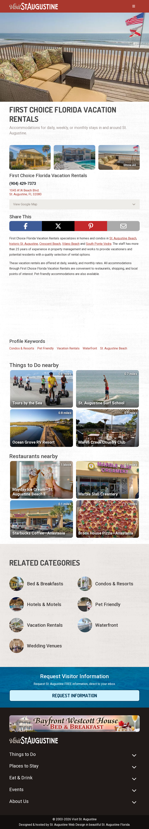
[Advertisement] (74, 307)
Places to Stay (23, 766)
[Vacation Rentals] (40, 625)
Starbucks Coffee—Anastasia (38, 533)
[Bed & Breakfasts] (40, 583)
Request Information (74, 695)
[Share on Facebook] (25, 226)
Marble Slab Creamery (98, 494)
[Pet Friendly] (109, 604)
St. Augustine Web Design (67, 824)
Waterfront (90, 348)
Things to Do (22, 754)
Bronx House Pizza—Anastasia (105, 533)
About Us (19, 801)
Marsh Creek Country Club (101, 442)
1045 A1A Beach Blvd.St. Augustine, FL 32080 (25, 192)
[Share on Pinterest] (90, 226)
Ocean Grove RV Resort (33, 442)
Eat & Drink (21, 777)
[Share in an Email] (123, 226)
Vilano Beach (71, 244)
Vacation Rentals (68, 348)
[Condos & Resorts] (109, 583)
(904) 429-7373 (22, 183)
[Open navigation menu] (130, 6)
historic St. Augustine (23, 244)
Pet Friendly (45, 348)
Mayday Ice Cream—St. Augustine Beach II (32, 491)
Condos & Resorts (21, 348)
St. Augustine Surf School (101, 403)
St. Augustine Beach (122, 238)
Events (16, 789)
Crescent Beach (50, 244)
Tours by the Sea (27, 403)
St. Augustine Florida (116, 824)
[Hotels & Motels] (40, 604)
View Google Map (25, 204)
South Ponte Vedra (98, 244)
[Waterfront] (109, 625)
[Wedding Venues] (40, 646)
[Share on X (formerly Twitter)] (58, 226)
